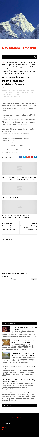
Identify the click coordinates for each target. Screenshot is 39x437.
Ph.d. (3, 69)
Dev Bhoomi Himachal (19, 48)
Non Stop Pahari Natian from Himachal (16, 393)
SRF (20, 71)
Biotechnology (12, 62)
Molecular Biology (29, 67)
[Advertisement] (19, 19)
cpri (10, 65)
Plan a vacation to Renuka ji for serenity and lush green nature (22, 354)
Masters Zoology (16, 67)
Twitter (5, 427)
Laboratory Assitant (18, 65)
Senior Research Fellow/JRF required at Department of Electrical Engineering (16, 216)
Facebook (6, 430)
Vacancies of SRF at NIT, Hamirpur (14, 197)
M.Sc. (28, 65)
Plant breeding (11, 69)
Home (4, 62)
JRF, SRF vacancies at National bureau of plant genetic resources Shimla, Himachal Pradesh (19, 178)
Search (18, 417)
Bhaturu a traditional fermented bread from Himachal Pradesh (22, 341)
